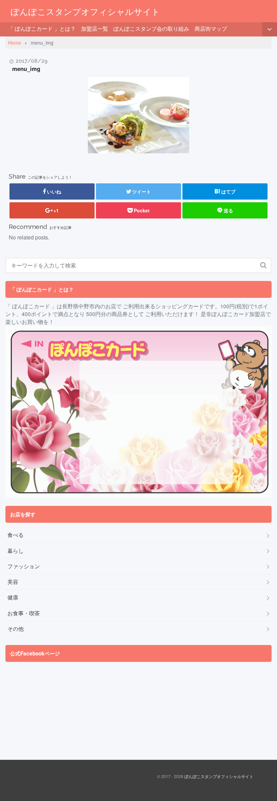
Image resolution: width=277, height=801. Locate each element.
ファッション (23, 566)
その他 (15, 628)
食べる (15, 535)
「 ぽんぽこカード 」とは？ (42, 28)
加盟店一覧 (94, 28)
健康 (12, 597)
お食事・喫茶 (23, 613)
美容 (12, 582)
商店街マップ (211, 28)
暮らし (15, 550)
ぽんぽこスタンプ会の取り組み (151, 28)
